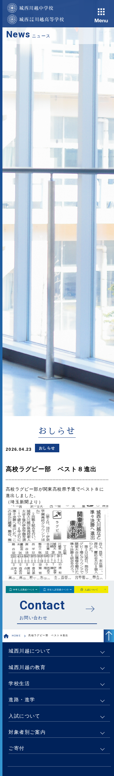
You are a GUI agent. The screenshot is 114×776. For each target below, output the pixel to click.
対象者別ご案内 (27, 732)
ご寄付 (16, 748)
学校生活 (19, 683)
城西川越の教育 (27, 667)
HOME (16, 635)
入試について (24, 716)
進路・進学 (22, 699)
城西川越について (30, 651)
